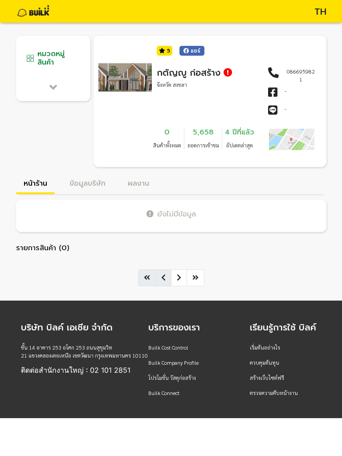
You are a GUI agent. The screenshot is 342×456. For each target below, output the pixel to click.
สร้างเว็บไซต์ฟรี (267, 377)
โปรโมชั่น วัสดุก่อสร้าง (172, 377)
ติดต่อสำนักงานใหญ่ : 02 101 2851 (75, 370)
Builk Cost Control (168, 347)
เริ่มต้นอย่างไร (265, 347)
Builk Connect (163, 392)
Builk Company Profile (173, 362)
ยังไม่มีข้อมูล (176, 214)
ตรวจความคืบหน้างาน (274, 392)
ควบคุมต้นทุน (264, 362)
